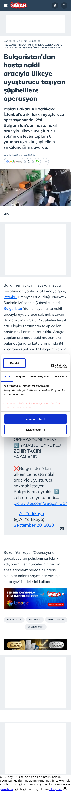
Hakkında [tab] (61, 376)
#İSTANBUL (34, 619)
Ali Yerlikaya (31, 513)
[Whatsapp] (37, 161)
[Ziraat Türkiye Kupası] (55, 5)
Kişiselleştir (33, 429)
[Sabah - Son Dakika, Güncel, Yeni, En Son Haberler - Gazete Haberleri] (18, 5)
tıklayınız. (55, 789)
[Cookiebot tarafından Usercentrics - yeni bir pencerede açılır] (51, 366)
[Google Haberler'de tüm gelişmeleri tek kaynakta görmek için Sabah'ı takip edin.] (35, 600)
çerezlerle (6, 789)
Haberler (9, 41)
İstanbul (10, 297)
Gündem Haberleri (30, 41)
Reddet (14, 363)
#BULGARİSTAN (35, 627)
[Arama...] (64, 5)
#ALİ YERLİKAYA (56, 619)
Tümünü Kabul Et (35, 419)
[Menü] (6, 5)
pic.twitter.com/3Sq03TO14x (42, 503)
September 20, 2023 (34, 525)
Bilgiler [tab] (20, 376)
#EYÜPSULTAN (14, 619)
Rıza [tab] (7, 376)
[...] (45, 161)
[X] (29, 161)
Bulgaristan (13, 308)
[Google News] (14, 161)
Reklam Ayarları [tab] (40, 376)
